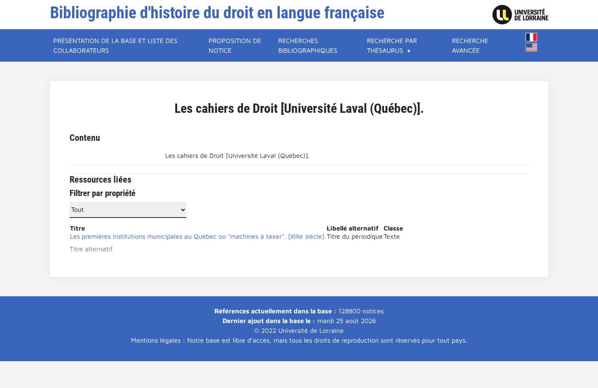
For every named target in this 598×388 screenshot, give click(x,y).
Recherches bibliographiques (307, 45)
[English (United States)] (531, 47)
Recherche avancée (470, 45)
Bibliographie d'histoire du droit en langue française (217, 12)
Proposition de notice (235, 45)
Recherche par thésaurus (392, 45)
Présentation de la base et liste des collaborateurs (115, 45)
